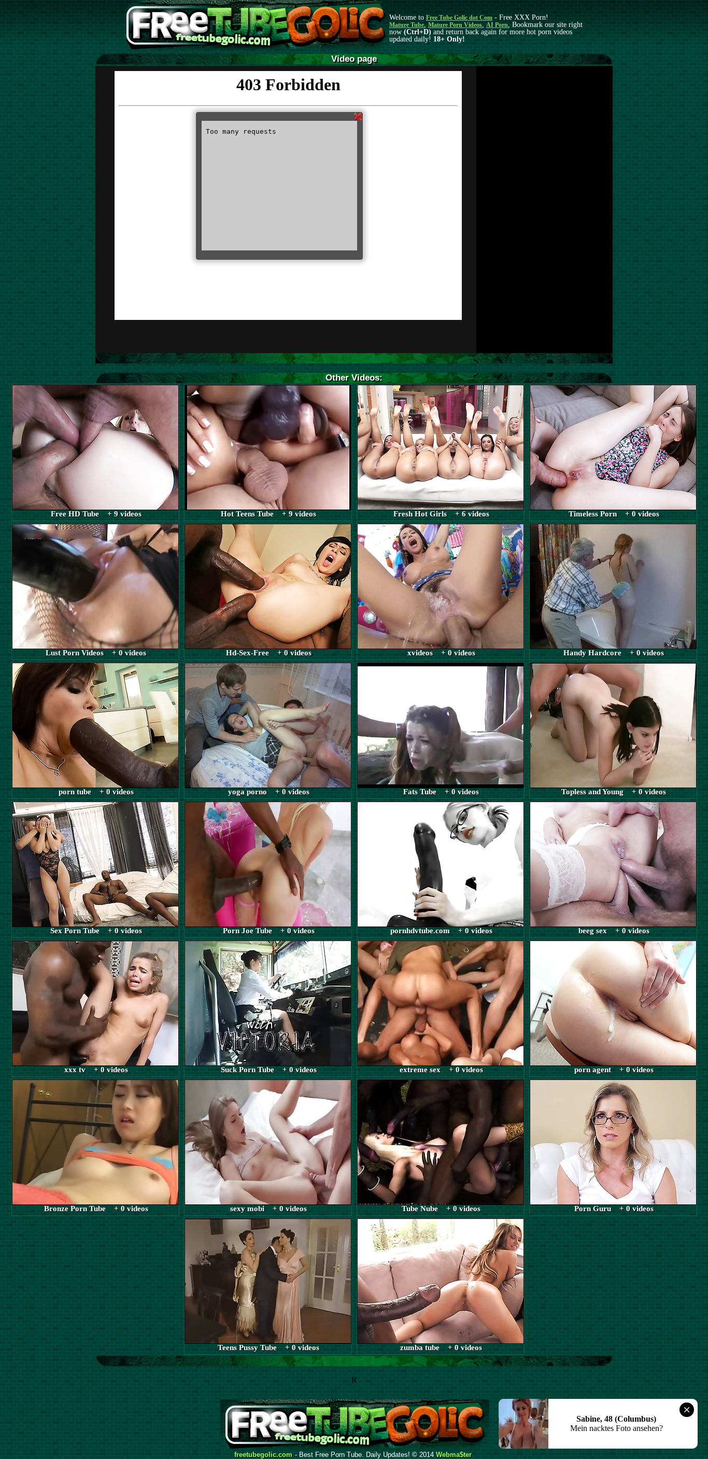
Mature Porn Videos (455, 25)
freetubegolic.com (263, 1454)
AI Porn (497, 25)
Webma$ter (454, 1454)
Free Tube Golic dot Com (459, 17)
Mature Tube (406, 25)
